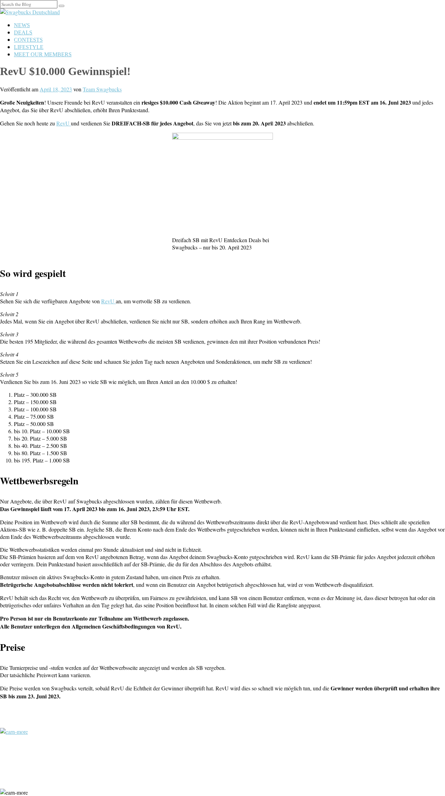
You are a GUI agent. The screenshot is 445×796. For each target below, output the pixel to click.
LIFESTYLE (28, 47)
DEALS (23, 32)
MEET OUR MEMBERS (43, 54)
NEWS (22, 25)
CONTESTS (28, 40)
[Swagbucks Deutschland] (30, 12)
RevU (63, 123)
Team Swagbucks (102, 89)
